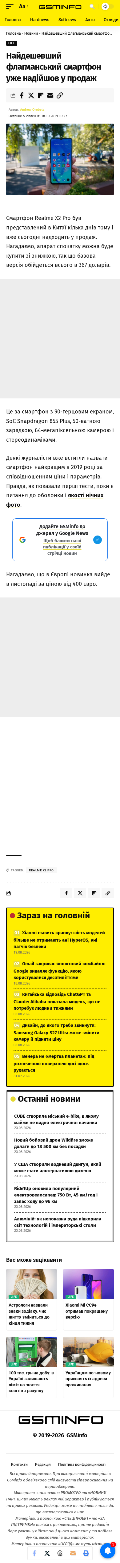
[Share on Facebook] (21, 95)
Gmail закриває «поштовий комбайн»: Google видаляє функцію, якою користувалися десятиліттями (60, 970)
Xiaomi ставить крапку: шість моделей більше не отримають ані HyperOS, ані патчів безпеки (59, 939)
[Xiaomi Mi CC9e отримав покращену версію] (88, 1284)
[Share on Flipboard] (40, 95)
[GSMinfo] (60, 6)
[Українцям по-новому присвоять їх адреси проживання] (88, 1352)
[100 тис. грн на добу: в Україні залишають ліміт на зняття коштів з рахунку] (31, 1352)
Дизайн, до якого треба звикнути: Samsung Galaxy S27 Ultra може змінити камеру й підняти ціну (56, 1032)
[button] (11, 6)
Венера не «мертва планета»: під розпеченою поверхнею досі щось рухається (54, 1063)
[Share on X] (31, 95)
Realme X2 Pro (41, 870)
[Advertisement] (60, 338)
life (11, 43)
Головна (13, 33)
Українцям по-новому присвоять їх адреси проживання (88, 1378)
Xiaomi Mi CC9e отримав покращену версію (87, 1311)
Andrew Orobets (32, 110)
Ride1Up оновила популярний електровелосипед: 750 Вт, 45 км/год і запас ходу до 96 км (56, 1195)
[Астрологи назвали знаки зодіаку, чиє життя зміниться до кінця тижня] (31, 1284)
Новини (31, 33)
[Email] (50, 95)
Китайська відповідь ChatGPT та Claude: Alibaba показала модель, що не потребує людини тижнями (57, 1001)
